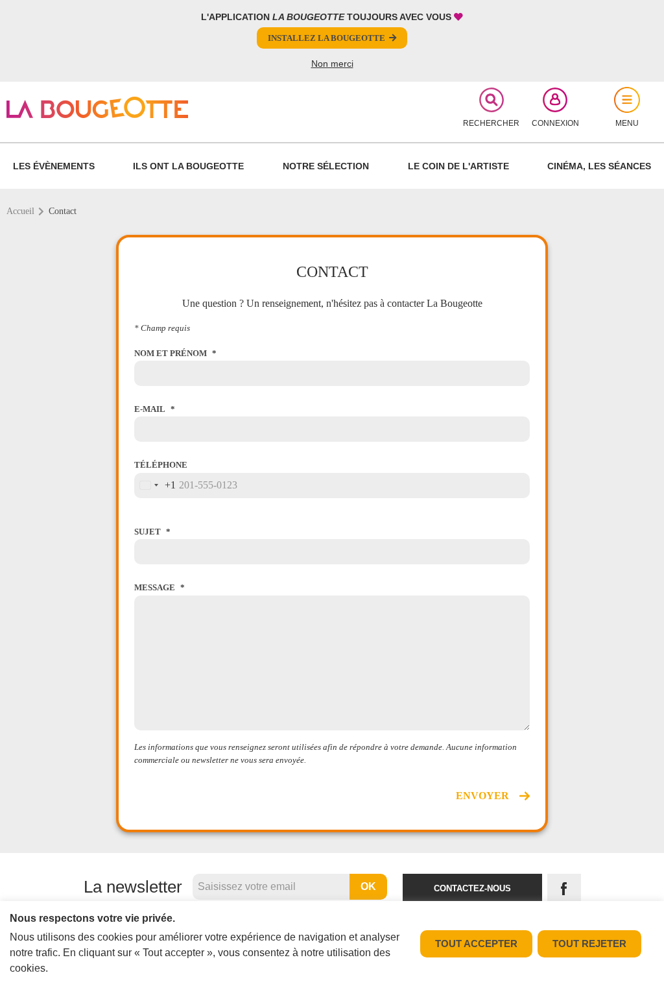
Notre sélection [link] (326, 166)
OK (368, 886)
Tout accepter (476, 943)
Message (154, 587)
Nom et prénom (170, 353)
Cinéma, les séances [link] (599, 166)
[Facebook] (564, 888)
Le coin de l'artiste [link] (458, 166)
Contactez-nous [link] (472, 888)
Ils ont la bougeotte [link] (188, 166)
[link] (112, 107)
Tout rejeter (589, 943)
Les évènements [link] (54, 166)
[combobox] (155, 486)
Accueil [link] (20, 211)
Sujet (147, 531)
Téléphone (160, 465)
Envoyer (482, 795)
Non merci (332, 63)
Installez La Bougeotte (326, 38)
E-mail (149, 409)
